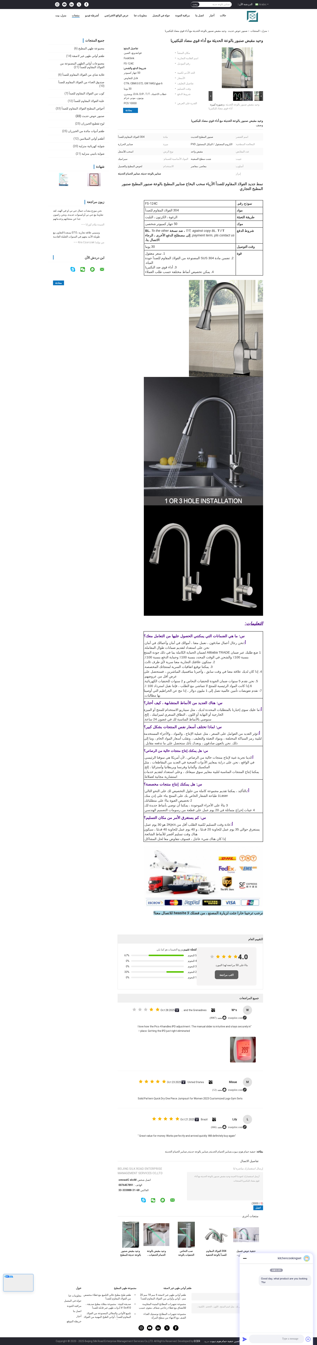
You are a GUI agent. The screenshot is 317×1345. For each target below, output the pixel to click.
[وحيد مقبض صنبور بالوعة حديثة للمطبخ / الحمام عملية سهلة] (130, 1235)
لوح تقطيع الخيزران (92, 123)
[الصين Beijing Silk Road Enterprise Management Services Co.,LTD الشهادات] (63, 179)
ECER (197, 1341)
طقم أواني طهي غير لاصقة (88, 56)
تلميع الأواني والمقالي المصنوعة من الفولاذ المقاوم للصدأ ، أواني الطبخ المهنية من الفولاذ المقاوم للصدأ (107, 1315)
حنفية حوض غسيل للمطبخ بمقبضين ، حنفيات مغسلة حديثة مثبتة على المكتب (246, 1252)
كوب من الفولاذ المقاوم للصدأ (86, 93)
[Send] (245, 1339)
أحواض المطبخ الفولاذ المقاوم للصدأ (83, 108)
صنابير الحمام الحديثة (176, 1151)
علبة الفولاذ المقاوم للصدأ (89, 101)
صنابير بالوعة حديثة (198, 1151)
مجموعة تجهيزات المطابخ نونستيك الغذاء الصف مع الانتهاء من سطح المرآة (164, 1315)
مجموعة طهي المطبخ (91, 48)
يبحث (195, 4)
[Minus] (245, 1258)
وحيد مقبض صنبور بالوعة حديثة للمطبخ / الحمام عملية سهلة (130, 1252)
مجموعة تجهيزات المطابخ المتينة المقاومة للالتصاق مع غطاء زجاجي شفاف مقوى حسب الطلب (162, 1306)
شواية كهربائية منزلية (91, 146)
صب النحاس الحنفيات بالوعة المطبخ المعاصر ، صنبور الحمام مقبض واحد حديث (186, 1252)
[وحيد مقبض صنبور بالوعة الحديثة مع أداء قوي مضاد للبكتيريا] (237, 68)
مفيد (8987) (216, 1018)
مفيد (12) (217, 1090)
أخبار (211, 15)
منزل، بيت (60, 15)
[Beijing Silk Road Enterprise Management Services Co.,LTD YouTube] (64, 4)
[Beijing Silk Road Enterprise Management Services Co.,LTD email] (104, 269)
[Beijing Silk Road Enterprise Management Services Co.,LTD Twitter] (79, 4)
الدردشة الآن (245, 4)
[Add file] (308, 1339)
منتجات (76, 15)
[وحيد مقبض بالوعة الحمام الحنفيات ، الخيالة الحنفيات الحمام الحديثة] (156, 1235)
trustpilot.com (235, 1018)
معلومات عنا (140, 15)
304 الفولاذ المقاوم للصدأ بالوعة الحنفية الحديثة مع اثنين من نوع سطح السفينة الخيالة (216, 1252)
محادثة (128, 110)
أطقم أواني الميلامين (91, 138)
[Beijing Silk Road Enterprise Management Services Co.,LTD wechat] (85, 269)
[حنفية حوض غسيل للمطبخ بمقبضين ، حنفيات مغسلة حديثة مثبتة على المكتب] (246, 1235)
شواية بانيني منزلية (93, 153)
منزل (264, 30)
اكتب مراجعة (227, 974)
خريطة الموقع (74, 1321)
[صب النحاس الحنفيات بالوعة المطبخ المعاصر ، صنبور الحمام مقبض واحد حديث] (186, 1235)
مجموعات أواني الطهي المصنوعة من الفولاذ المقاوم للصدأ (82, 65)
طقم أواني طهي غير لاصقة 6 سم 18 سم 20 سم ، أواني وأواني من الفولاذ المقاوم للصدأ (163, 1296)
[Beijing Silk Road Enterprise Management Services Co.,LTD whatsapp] (94, 269)
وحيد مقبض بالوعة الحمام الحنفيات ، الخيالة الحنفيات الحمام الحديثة (156, 1252)
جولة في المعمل (161, 15)
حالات (223, 15)
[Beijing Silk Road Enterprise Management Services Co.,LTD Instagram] (57, 4)
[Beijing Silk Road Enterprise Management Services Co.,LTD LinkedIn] (71, 4)
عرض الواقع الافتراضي (116, 15)
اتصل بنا (199, 15)
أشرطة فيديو (92, 15)
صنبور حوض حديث (237, 30)
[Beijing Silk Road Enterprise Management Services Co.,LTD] (252, 16)
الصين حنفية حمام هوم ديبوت (225, 1341)
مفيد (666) (216, 1127)
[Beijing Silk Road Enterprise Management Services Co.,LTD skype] (75, 269)
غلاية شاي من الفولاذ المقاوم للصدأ (83, 74)
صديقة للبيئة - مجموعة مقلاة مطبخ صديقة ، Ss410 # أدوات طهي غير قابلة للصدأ (108, 1306)
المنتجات (255, 30)
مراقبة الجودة (182, 15)
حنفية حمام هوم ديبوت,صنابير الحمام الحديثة (232, 1151)
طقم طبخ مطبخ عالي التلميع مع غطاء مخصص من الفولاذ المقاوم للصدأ (107, 1296)
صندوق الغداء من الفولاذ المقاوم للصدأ (81, 82)
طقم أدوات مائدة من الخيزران (86, 131)
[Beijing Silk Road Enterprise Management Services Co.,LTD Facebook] (86, 4)
